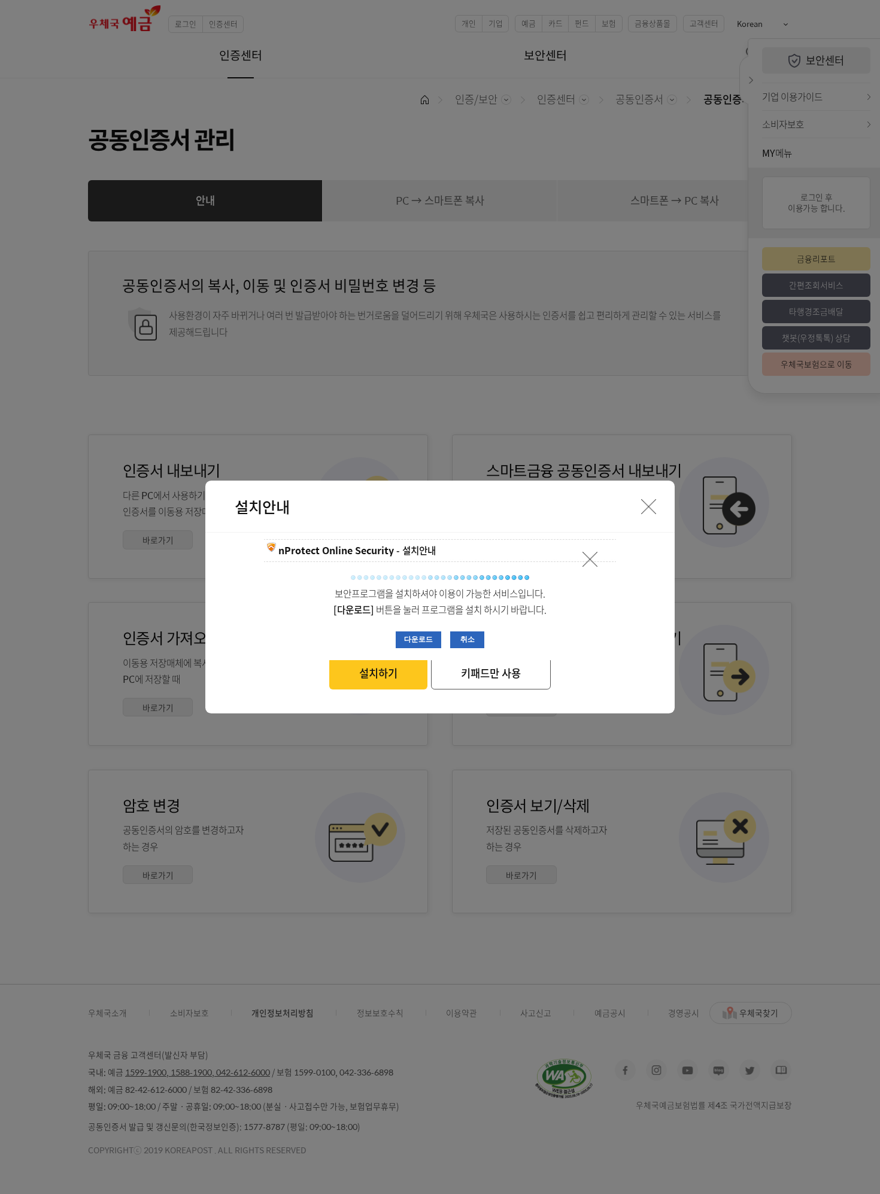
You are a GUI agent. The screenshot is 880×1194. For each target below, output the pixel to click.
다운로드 (418, 639)
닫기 (590, 559)
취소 (467, 639)
